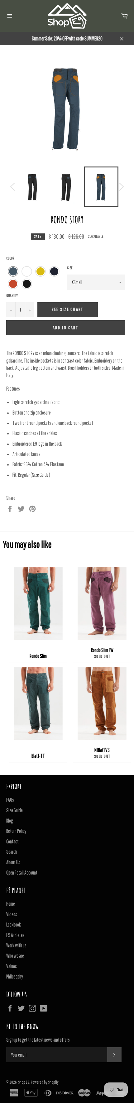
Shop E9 (23, 1082)
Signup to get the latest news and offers (38, 1040)
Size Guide (40, 475)
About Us (13, 862)
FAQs (10, 800)
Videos (11, 914)
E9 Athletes (15, 935)
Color (10, 258)
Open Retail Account (21, 872)
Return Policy (16, 831)
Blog (9, 821)
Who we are (15, 956)
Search (11, 852)
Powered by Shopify (45, 1082)
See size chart (68, 309)
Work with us (16, 945)
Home (10, 904)
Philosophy (14, 976)
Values (11, 966)
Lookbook (13, 924)
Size (70, 268)
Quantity (12, 295)
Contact (12, 841)
